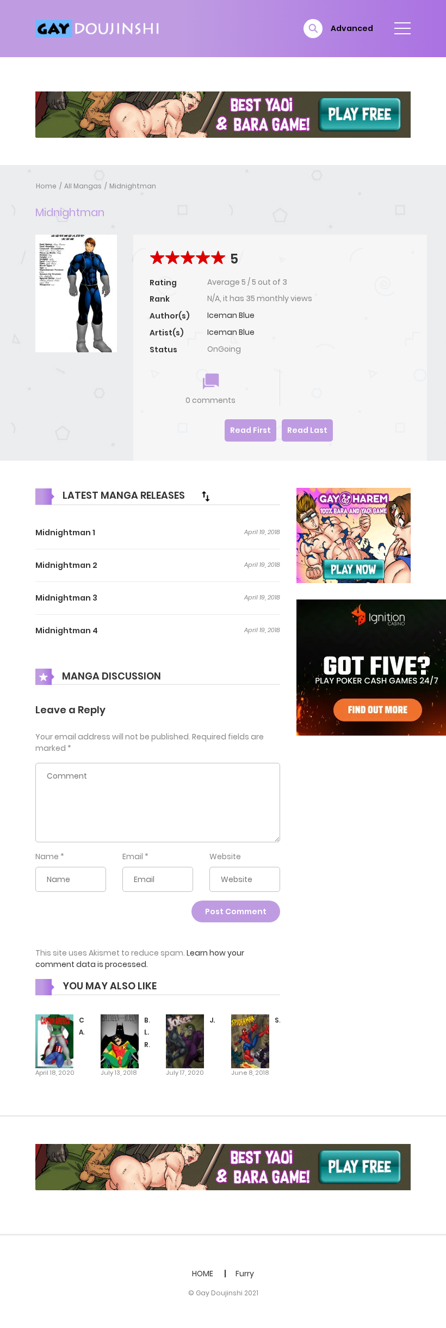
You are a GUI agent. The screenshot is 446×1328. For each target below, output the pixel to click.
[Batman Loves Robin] (120, 1040)
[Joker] (185, 1040)
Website (225, 856)
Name (47, 856)
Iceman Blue (231, 315)
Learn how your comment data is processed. (139, 958)
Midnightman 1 (65, 532)
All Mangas (83, 186)
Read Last (307, 430)
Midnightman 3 (66, 597)
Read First (250, 430)
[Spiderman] (250, 1040)
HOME (202, 1273)
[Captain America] (54, 1040)
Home (46, 186)
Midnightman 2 (66, 565)
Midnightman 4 (66, 630)
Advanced (352, 28)
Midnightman (132, 186)
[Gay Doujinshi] (98, 27)
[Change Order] (206, 496)
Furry (245, 1273)
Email (132, 856)
